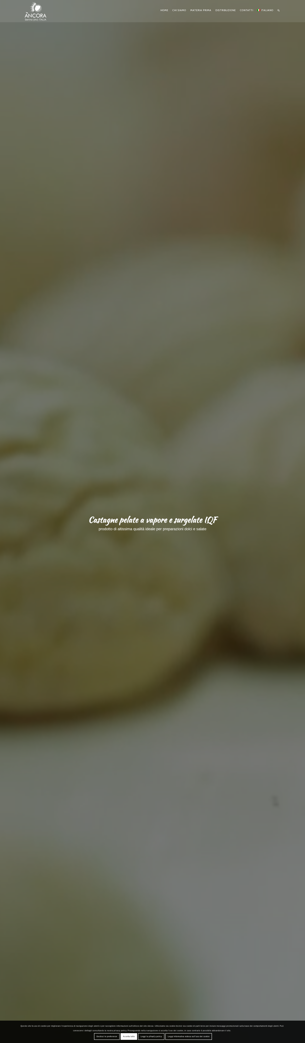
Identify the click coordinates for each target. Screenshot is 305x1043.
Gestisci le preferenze (106, 1036)
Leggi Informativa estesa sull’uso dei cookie (189, 1036)
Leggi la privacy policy (151, 1036)
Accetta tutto (129, 1036)
